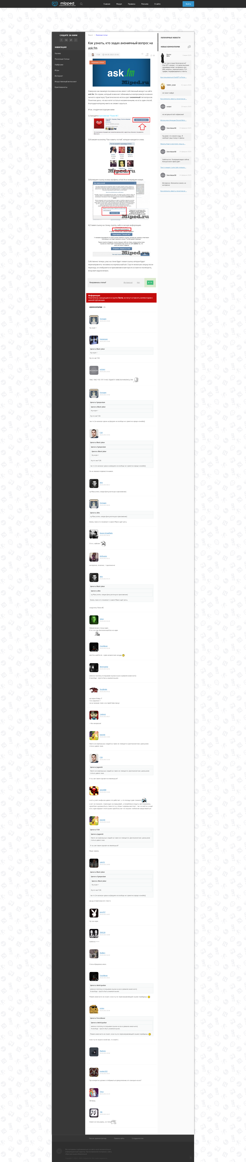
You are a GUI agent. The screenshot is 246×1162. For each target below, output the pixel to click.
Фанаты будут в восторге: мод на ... (172, 144)
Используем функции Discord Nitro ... (173, 120)
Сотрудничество (138, 1138)
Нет (138, 282)
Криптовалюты (61, 87)
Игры (57, 70)
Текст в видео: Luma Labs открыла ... (173, 167)
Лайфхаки (59, 65)
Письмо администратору (97, 1138)
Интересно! (128, 282)
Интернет (59, 76)
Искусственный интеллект (66, 81)
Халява (58, 53)
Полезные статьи (101, 35)
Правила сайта (119, 1138)
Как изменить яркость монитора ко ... (173, 99)
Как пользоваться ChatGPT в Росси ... (173, 77)
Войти (188, 4)
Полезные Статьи (62, 59)
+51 (151, 282)
